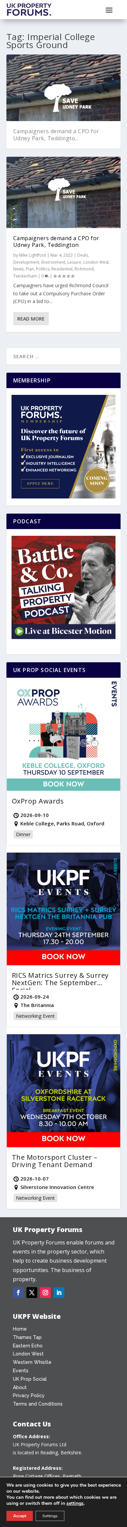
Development (26, 262)
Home (20, 1329)
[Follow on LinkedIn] (59, 1292)
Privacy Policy (29, 1395)
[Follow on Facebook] (18, 1292)
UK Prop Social (30, 1379)
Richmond (84, 269)
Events (20, 1370)
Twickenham (25, 276)
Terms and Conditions (38, 1404)
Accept (19, 1516)
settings (75, 1503)
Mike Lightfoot (32, 255)
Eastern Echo (28, 1345)
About (20, 1387)
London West (96, 262)
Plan (30, 269)
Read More (31, 318)
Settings (50, 1516)
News (18, 269)
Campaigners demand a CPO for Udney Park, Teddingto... (56, 134)
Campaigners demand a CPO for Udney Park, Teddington (56, 241)
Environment (53, 262)
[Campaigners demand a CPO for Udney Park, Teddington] (63, 192)
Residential (61, 269)
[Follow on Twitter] (31, 1292)
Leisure (74, 262)
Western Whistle (32, 1362)
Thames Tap (27, 1337)
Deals (82, 255)
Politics (42, 269)
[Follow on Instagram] (45, 1292)
